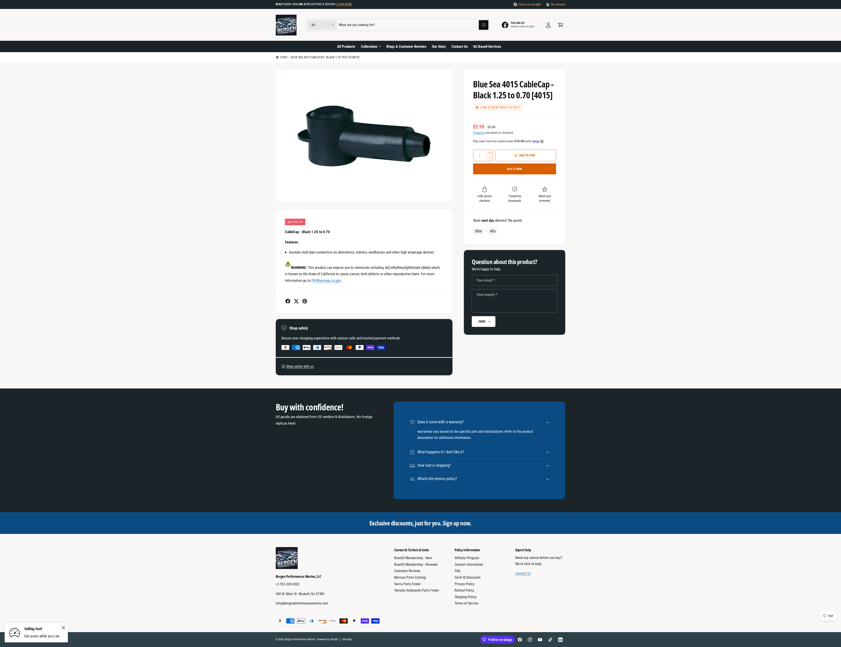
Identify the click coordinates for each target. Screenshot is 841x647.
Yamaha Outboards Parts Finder (416, 590)
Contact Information (469, 564)
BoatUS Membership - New (413, 558)
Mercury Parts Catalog (410, 577)
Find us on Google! (529, 4)
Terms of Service (466, 603)
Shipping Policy (465, 597)
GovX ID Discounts (467, 577)
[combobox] (413, 25)
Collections (369, 46)
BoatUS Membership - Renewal (416, 564)
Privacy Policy (464, 584)
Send (481, 321)
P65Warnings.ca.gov (326, 280)
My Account (558, 4)
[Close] (63, 627)
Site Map (347, 639)
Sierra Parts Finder (407, 584)
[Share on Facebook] (288, 301)
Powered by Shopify (327, 639)
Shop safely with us (300, 366)
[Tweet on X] (296, 301)
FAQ (457, 571)
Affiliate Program (467, 558)
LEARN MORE (344, 4)
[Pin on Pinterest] (305, 301)
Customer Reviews (407, 571)
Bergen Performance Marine (300, 639)
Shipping (478, 132)
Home (284, 57)
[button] (560, 25)
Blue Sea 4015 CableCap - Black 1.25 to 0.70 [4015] (325, 57)
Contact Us (523, 573)
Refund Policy (464, 590)
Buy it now (514, 169)
